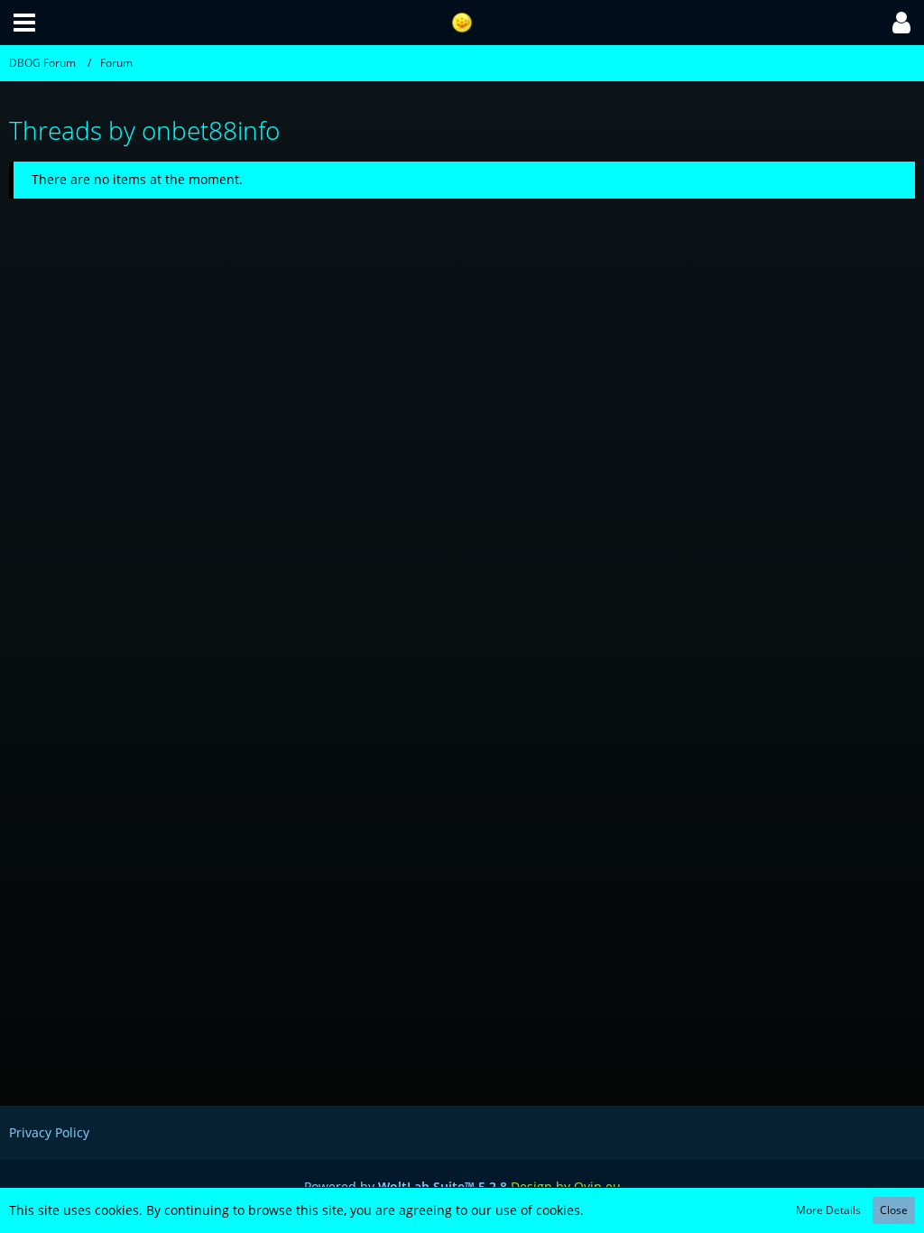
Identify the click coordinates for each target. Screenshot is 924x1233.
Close (894, 1210)
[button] (24, 22)
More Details (828, 1210)
